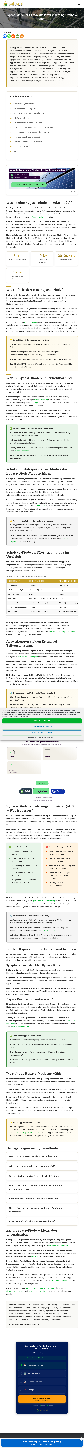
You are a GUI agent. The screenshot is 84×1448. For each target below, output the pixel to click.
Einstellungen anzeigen (42, 733)
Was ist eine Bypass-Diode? (24, 104)
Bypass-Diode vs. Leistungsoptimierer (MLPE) (31, 132)
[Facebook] (5, 36)
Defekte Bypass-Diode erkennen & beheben (30, 137)
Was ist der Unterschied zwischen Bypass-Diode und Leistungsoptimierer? (35, 1187)
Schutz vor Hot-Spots (21, 118)
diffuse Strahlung (41, 400)
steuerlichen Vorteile (36, 1291)
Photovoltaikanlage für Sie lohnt (40, 1288)
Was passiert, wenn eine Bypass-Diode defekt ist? (34, 1176)
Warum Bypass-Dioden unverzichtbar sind (29, 113)
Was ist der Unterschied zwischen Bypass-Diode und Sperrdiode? (35, 1210)
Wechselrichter (30, 322)
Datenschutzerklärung (34, 737)
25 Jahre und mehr (21, 450)
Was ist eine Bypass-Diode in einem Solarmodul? (33, 1156)
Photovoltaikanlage (39, 217)
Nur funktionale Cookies (42, 727)
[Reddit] (13, 36)
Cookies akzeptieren (42, 721)
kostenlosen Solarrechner (62, 1280)
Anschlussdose (39, 506)
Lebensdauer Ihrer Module (58, 1246)
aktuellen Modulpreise (21, 1026)
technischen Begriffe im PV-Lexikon (27, 1132)
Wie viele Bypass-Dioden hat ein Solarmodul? (32, 1166)
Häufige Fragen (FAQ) (21, 146)
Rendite (34, 1256)
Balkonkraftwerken (48, 930)
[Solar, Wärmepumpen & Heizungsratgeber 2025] (14, 4)
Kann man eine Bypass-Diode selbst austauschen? (34, 1198)
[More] (22, 36)
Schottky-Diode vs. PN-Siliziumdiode (27, 123)
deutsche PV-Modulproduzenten (62, 631)
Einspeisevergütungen (15, 1291)
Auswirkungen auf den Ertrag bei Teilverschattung (33, 127)
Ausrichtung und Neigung (27, 656)
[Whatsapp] (9, 36)
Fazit (15, 151)
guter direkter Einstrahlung (44, 901)
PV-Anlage (34, 403)
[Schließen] (81, 1439)
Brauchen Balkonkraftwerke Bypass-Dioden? (32, 1221)
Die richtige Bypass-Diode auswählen (27, 141)
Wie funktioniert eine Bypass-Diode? (27, 108)
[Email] (17, 36)
